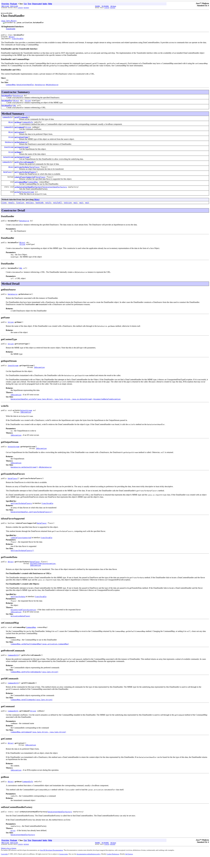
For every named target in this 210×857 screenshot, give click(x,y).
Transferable (10, 29)
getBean (17, 122)
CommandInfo (7, 117)
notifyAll (57, 202)
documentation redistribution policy (89, 854)
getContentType (21, 137)
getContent (19, 132)
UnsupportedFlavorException (42, 563)
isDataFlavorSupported (24, 177)
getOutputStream (21, 157)
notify (48, 202)
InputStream (8, 147)
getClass (30, 202)
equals (11, 202)
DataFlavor (35, 167)
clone (4, 202)
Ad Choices (129, 854)
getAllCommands (21, 117)
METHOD (26, 7)
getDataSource (20, 142)
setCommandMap (20, 182)
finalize (20, 202)
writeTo (17, 192)
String (28, 100)
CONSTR (20, 7)
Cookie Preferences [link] (113, 854)
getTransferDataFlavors (25, 172)
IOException (39, 367)
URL (14, 105)
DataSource (18, 96)
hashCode (39, 202)
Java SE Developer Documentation (51, 850)
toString (68, 202)
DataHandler (7, 96)
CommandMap (33, 182)
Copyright (4, 854)
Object (12, 37)
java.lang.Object (9, 21)
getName (17, 152)
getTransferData (21, 167)
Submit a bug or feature (8, 848)
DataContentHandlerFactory (55, 187)
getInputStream (21, 147)
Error (13, 830)
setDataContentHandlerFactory (28, 187)
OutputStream (8, 157)
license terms (63, 854)
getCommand (19, 127)
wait (75, 202)
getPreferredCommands (24, 162)
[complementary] (113, 854)
